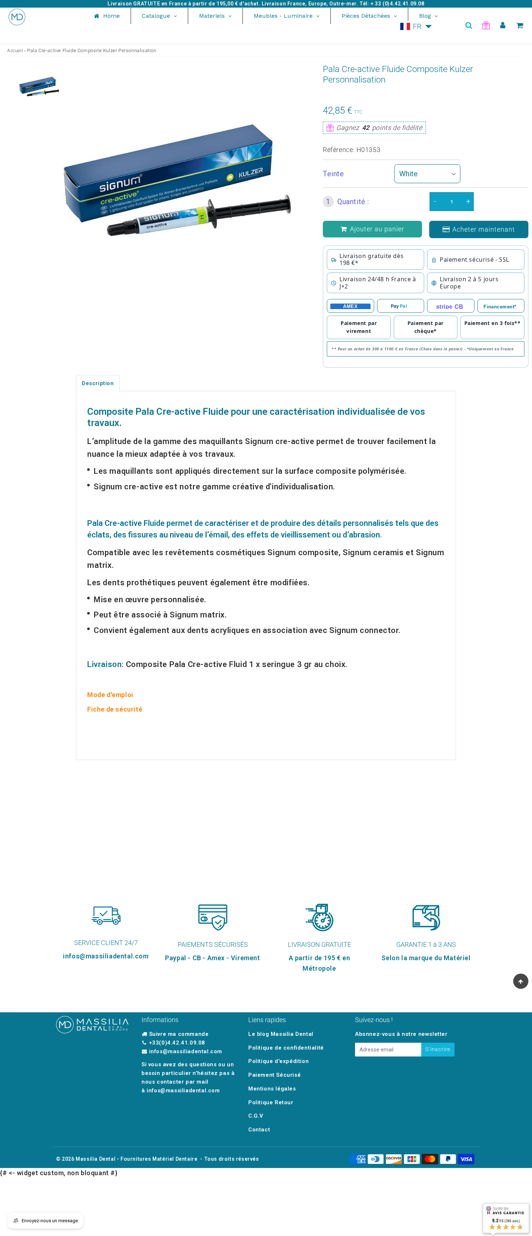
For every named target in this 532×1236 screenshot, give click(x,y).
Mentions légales (272, 1088)
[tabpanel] (39, 86)
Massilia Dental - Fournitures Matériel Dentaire (136, 1159)
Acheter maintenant (483, 229)
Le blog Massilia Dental (280, 1034)
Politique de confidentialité (286, 1048)
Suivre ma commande (179, 1034)
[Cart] (520, 25)
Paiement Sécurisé (274, 1075)
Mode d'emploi (110, 695)
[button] (416, 26)
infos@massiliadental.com (185, 1051)
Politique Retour (271, 1102)
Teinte (333, 173)
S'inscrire (438, 1049)
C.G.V (255, 1116)
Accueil (15, 50)
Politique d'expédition (278, 1061)
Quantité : (347, 201)
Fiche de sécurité (114, 709)
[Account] (503, 25)
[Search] (469, 25)
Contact (259, 1129)
